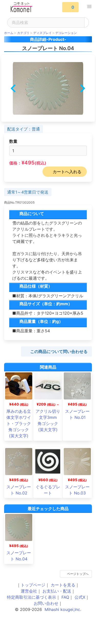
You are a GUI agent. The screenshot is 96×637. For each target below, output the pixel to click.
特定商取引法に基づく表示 (31, 597)
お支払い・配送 (56, 591)
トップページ (33, 584)
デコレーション (66, 33)
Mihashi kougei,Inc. (63, 609)
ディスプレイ (42, 33)
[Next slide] (82, 88)
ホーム (8, 33)
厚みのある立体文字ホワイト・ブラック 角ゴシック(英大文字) (20, 423)
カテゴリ (23, 33)
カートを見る (63, 584)
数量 (13, 141)
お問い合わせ (46, 603)
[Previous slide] (13, 88)
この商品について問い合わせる (59, 351)
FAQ (65, 597)
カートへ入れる (67, 171)
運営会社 (29, 591)
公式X (79, 597)
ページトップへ (78, 574)
